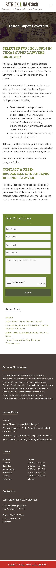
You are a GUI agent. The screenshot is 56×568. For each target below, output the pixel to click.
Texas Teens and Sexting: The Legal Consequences (27, 439)
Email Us (7, 521)
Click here (8, 158)
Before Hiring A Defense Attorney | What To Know (27, 435)
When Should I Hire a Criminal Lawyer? (23, 321)
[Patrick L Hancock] (22, 6)
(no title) (9, 317)
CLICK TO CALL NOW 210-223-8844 (28, 564)
